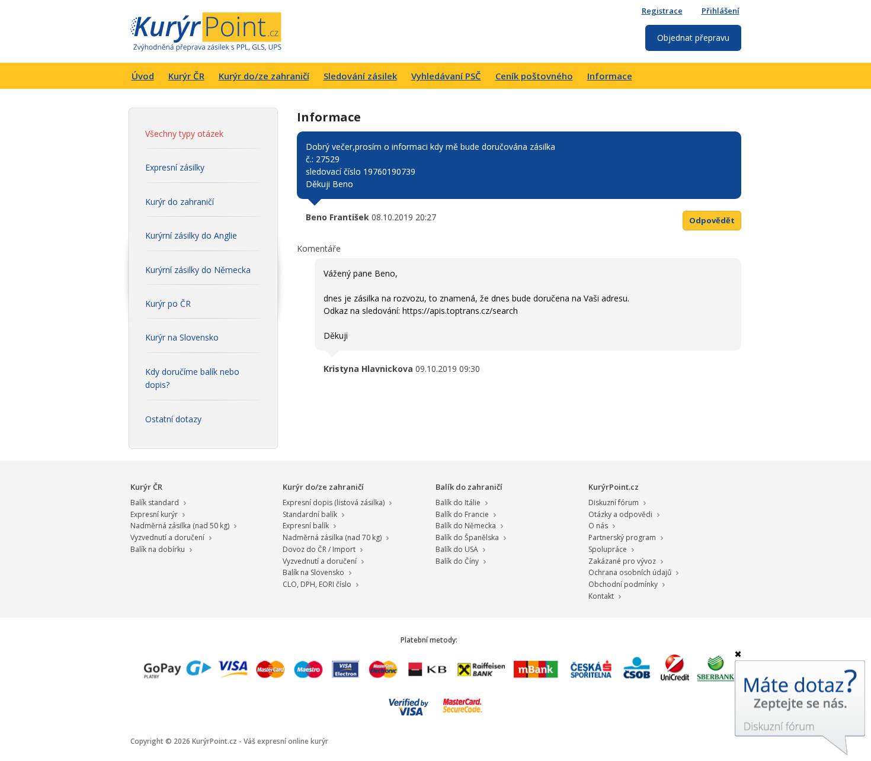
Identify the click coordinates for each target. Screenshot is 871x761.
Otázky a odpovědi (620, 514)
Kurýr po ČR (168, 303)
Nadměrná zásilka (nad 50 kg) (179, 526)
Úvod (143, 76)
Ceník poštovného (534, 76)
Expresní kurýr (154, 514)
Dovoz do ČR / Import (319, 549)
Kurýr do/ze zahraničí (264, 76)
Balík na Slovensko (313, 572)
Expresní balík (306, 526)
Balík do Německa (466, 526)
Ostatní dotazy (173, 419)
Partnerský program (622, 537)
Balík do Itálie (458, 502)
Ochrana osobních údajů (629, 572)
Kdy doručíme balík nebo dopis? (192, 378)
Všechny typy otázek (184, 133)
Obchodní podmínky (623, 584)
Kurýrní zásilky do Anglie (191, 235)
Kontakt (601, 596)
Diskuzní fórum (613, 502)
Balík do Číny (457, 561)
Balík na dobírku (157, 549)
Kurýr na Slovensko (182, 337)
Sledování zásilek (360, 76)
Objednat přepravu (693, 37)
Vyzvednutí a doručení (167, 537)
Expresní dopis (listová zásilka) (334, 502)
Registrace (662, 10)
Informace (609, 76)
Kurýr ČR (186, 76)
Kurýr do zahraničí (179, 201)
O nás (598, 526)
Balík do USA (457, 549)
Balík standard (154, 502)
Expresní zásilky (174, 167)
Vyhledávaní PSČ (446, 76)
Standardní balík (310, 514)
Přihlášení (720, 10)
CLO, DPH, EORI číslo (317, 584)
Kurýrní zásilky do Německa (198, 269)
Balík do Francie (462, 514)
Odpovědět (712, 220)
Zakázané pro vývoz (622, 561)
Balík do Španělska (467, 537)
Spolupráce (607, 549)
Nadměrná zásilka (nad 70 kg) (332, 537)
